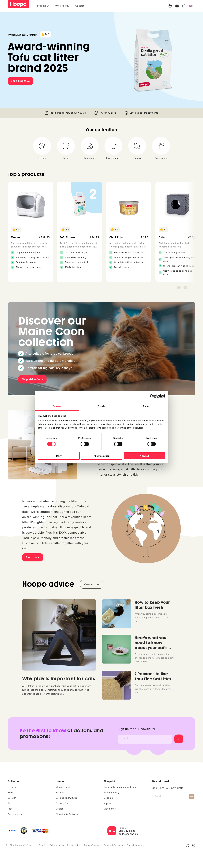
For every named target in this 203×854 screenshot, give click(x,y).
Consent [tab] (56, 406)
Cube (162, 237)
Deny (59, 456)
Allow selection (102, 456)
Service (60, 792)
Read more (33, 557)
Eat (9, 803)
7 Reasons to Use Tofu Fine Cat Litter (153, 676)
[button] (170, 5)
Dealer (59, 808)
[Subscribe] (191, 796)
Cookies (108, 798)
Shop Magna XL (20, 80)
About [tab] (146, 406)
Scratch (12, 798)
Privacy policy (57, 845)
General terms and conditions (120, 787)
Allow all (144, 456)
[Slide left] (179, 287)
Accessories (15, 814)
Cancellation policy (136, 845)
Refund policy (74, 845)
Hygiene (12, 787)
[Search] (183, 5)
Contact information (113, 845)
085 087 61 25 (127, 830)
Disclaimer (110, 808)
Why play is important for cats (58, 678)
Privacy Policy (111, 792)
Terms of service (92, 845)
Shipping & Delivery (67, 814)
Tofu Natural (67, 237)
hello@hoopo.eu (128, 834)
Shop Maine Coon (32, 379)
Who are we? (63, 787)
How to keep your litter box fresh (152, 605)
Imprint (108, 803)
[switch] (85, 444)
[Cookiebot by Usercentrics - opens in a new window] (152, 396)
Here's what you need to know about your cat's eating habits (151, 645)
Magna (15, 237)
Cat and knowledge (67, 798)
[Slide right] (185, 287)
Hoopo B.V (20, 845)
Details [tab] (101, 406)
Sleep (11, 792)
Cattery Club (63, 803)
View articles (91, 584)
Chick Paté (116, 237)
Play (10, 808)
